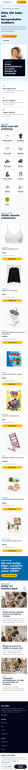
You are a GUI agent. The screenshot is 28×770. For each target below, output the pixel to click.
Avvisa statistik (7, 766)
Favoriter (3, 730)
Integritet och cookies (5, 753)
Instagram (5, 715)
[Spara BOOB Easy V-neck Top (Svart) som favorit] (24, 300)
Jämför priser (12, 259)
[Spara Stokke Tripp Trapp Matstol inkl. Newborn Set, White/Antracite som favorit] (24, 342)
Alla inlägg (24, 588)
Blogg (2, 726)
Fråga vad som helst (10, 36)
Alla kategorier (7, 2)
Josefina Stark (4, 745)
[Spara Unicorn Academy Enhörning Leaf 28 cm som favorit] (24, 550)
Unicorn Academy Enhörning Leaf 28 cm (12, 541)
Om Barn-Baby (4, 741)
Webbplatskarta (4, 733)
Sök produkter (4, 722)
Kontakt (3, 749)
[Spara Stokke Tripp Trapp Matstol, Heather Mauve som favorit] (24, 467)
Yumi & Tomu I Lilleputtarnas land (10, 416)
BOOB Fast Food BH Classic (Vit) (10, 249)
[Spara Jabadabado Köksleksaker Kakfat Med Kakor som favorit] (24, 509)
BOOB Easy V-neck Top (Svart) (9, 290)
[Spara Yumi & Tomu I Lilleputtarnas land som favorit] (24, 425)
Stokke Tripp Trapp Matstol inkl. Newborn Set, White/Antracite (13, 333)
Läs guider (6, 40)
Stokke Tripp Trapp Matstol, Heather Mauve (13, 457)
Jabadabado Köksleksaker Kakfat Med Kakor (13, 499)
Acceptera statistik (20, 766)
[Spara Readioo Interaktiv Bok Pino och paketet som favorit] (24, 384)
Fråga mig (22, 2)
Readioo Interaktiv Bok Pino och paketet (12, 374)
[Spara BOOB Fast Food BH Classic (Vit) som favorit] (24, 258)
